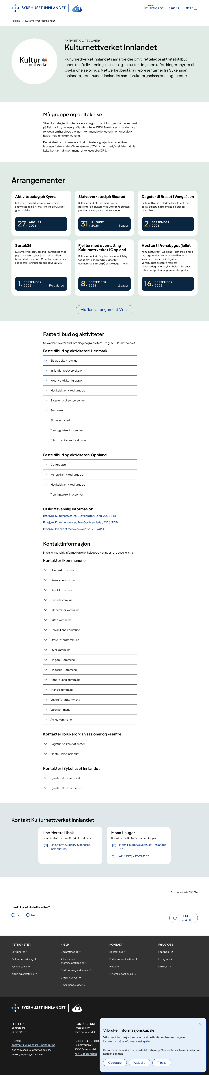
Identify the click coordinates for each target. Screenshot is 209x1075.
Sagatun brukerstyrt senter (67, 400)
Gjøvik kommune (61, 590)
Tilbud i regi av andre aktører (68, 440)
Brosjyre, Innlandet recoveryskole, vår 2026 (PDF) (74, 529)
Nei (33, 915)
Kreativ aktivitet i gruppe (66, 380)
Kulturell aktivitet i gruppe (66, 474)
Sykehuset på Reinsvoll (65, 778)
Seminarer (57, 410)
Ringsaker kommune (63, 669)
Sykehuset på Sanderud (65, 788)
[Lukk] (200, 1024)
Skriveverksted (60, 420)
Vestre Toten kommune (65, 699)
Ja (17, 915)
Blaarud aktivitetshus (63, 360)
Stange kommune (61, 689)
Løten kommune (61, 620)
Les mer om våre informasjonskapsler (127, 1041)
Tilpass (161, 1062)
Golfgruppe (58, 464)
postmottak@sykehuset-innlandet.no (33, 1044)
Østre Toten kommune (64, 640)
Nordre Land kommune (65, 630)
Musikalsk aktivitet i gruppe (67, 390)
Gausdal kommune (62, 580)
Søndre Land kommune (65, 679)
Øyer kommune (60, 649)
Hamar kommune (61, 600)
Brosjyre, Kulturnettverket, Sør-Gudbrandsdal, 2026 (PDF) (80, 522)
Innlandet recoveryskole (66, 370)
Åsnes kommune (61, 719)
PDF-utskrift (186, 918)
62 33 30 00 (18, 1032)
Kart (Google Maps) (86, 1053)
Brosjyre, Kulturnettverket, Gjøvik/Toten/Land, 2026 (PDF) (80, 515)
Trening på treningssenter (66, 430)
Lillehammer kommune (65, 610)
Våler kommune (60, 709)
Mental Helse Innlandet (65, 754)
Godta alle (115, 1062)
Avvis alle (139, 1062)
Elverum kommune (62, 570)
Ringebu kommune (62, 659)
